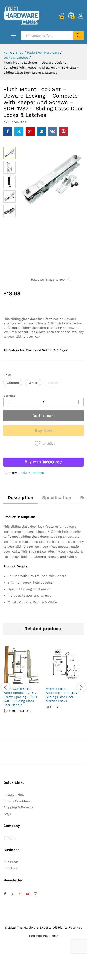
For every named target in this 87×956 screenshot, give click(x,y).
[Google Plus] (20, 894)
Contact (9, 837)
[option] (22, 682)
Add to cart (43, 415)
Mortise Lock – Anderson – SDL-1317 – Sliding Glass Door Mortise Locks (63, 695)
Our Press (10, 862)
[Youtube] (27, 894)
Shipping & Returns (18, 807)
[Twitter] (12, 894)
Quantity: (9, 395)
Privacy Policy (13, 795)
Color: (7, 375)
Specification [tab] (56, 497)
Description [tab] (20, 497)
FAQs (7, 814)
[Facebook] (5, 894)
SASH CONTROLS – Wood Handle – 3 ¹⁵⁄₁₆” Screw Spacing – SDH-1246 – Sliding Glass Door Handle (20, 697)
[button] (12, 382)
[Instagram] (35, 894)
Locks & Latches (31, 472)
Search (78, 35)
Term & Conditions (17, 801)
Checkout (10, 868)
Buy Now (43, 430)
